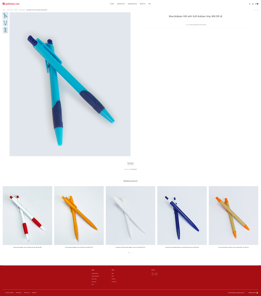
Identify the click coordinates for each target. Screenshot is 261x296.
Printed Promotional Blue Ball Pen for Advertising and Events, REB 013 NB (182, 247)
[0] (256, 3)
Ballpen (16, 9)
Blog (113, 273)
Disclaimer (34, 292)
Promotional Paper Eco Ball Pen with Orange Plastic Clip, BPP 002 (233, 247)
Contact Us (114, 281)
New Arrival (94, 281)
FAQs (113, 276)
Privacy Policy (18, 292)
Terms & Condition (9, 292)
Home (112, 3)
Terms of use (26, 292)
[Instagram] (156, 274)
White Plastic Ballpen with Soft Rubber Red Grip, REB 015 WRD (27, 247)
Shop (149, 3)
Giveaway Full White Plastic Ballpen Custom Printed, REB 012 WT (130, 247)
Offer (93, 284)
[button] (128, 252)
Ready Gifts (94, 279)
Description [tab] (130, 163)
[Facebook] (152, 274)
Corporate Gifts (121, 3)
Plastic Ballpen (22, 9)
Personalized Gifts (132, 3)
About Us (143, 3)
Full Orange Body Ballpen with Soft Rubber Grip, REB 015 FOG (79, 247)
